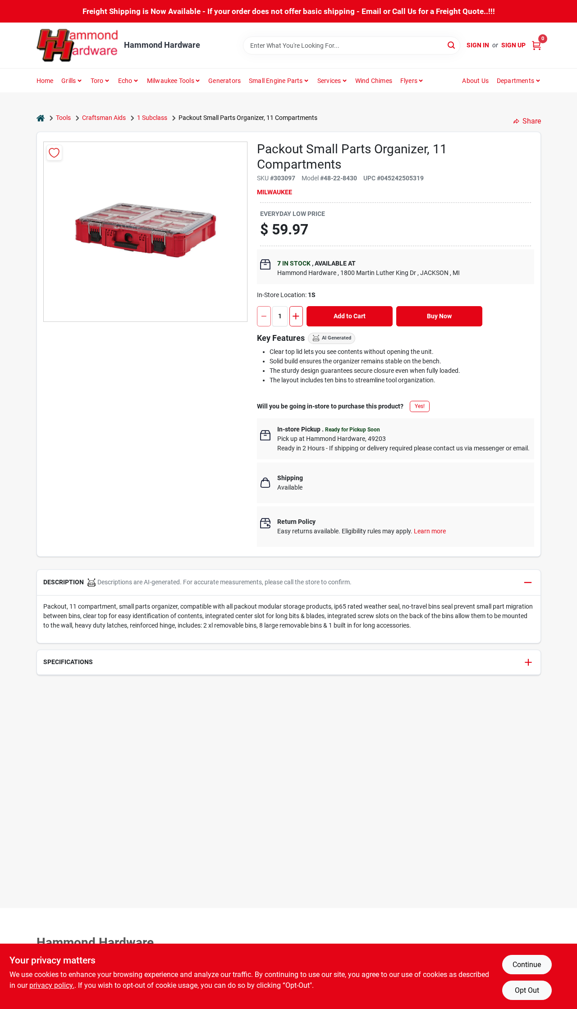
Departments (515, 80)
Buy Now (439, 316)
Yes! (420, 406)
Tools (63, 117)
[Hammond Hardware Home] (77, 45)
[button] (288, 583)
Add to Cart (350, 316)
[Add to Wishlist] (54, 153)
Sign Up (513, 45)
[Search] (451, 44)
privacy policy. (51, 985)
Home (45, 80)
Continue (527, 964)
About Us (475, 80)
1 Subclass (152, 117)
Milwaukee (274, 192)
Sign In (478, 45)
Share (531, 121)
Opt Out (527, 990)
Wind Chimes (373, 80)
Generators (224, 80)
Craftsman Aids (104, 117)
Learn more (430, 531)
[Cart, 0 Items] (536, 45)
